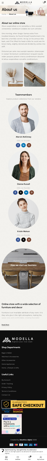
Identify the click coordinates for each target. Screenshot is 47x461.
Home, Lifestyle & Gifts (10, 368)
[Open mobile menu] (3, 3)
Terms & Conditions (9, 391)
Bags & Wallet (7, 353)
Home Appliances (8, 364)
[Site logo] (23, 3)
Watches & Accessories (10, 356)
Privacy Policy (7, 387)
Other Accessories (8, 360)
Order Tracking (7, 384)
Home (4, 14)
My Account (6, 380)
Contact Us (6, 395)
